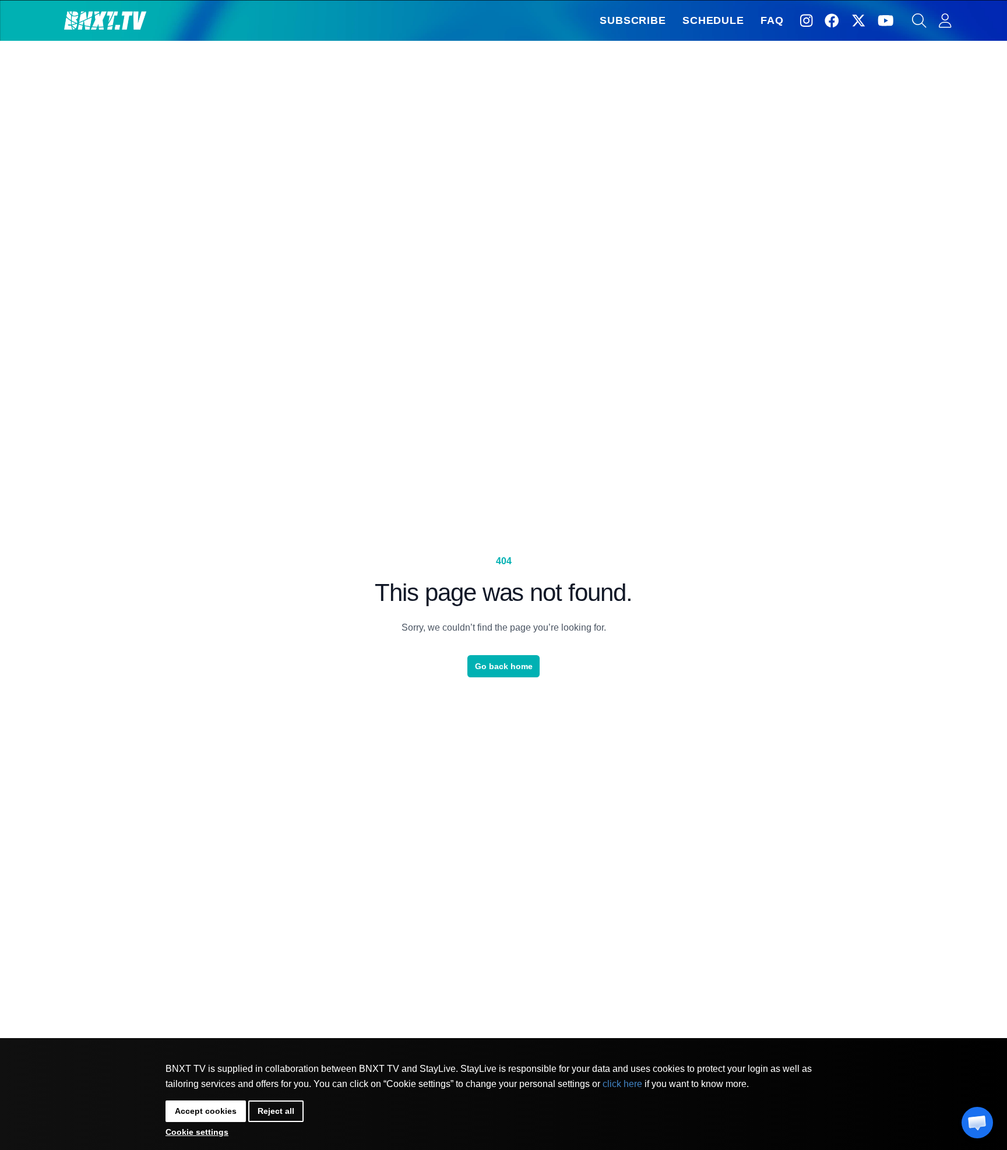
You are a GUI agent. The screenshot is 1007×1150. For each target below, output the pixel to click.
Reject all (276, 1111)
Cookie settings (197, 1132)
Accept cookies (206, 1111)
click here (622, 1084)
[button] (977, 1122)
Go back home (504, 666)
